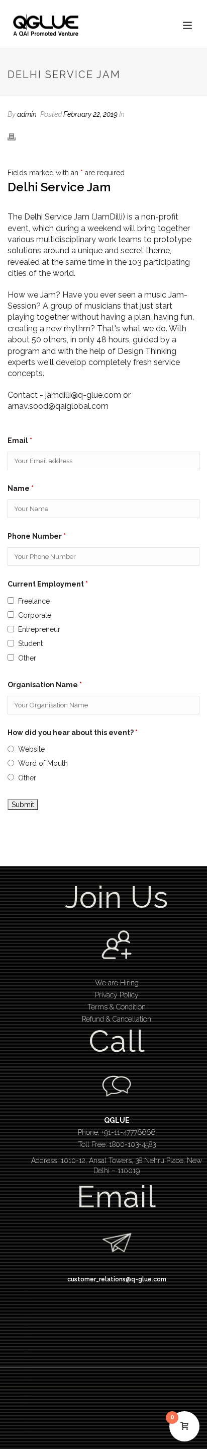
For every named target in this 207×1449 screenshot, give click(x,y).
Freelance (34, 601)
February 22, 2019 (90, 114)
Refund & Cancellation (116, 1019)
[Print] (17, 136)
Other (27, 658)
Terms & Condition (116, 1007)
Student (30, 643)
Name (21, 488)
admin (27, 114)
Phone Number (37, 536)
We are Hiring (117, 983)
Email (20, 441)
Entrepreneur (39, 629)
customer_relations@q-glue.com (116, 1279)
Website (31, 749)
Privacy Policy (117, 995)
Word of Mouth (43, 763)
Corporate (34, 615)
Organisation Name (45, 685)
